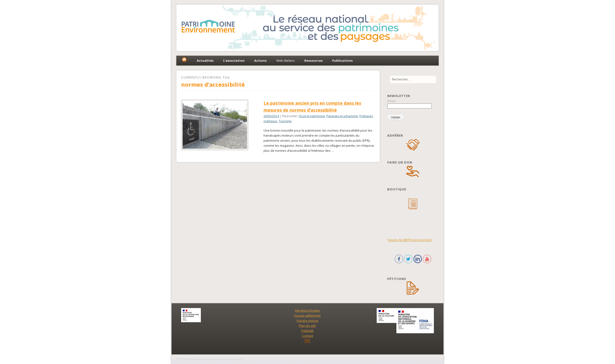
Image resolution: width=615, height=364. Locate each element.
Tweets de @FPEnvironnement (409, 240)
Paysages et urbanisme (342, 116)
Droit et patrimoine (312, 116)
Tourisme (285, 121)
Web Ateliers (285, 60)
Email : (391, 101)
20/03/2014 (271, 116)
